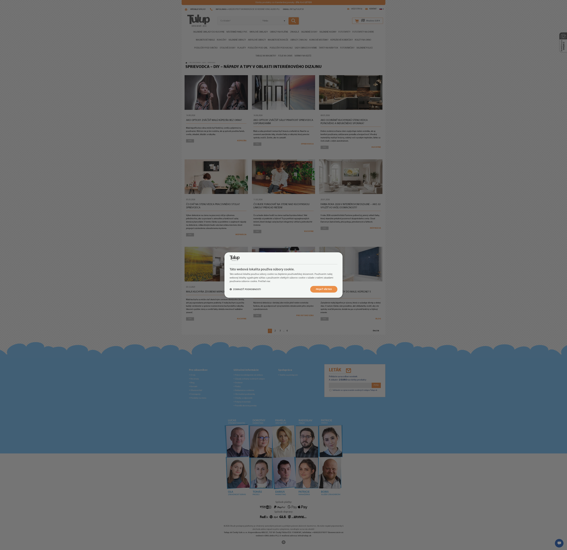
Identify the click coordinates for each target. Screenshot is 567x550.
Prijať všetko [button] (324, 289)
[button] (245, 289)
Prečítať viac (264, 281)
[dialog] (283, 275)
